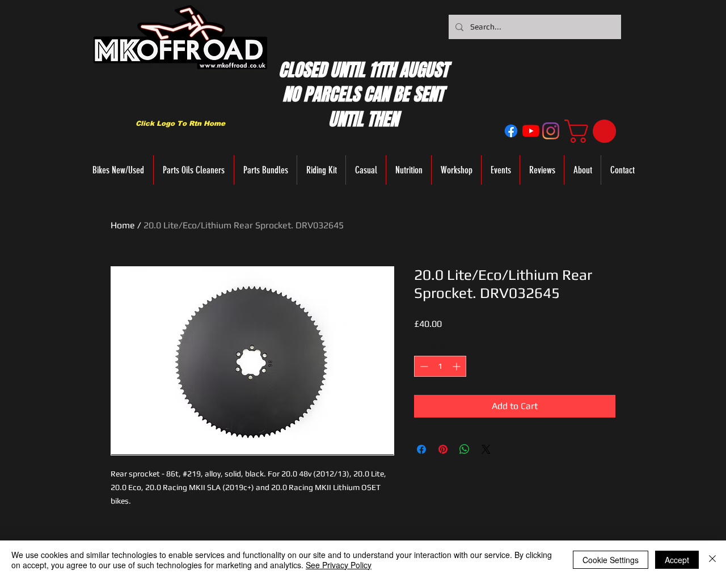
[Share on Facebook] (421, 449)
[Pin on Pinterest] (443, 449)
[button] (593, 131)
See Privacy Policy (339, 565)
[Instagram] (550, 130)
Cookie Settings (611, 559)
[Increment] (457, 366)
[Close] (712, 560)
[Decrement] (423, 366)
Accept (677, 559)
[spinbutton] (440, 366)
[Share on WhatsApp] (464, 449)
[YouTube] (530, 130)
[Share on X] (486, 449)
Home (123, 225)
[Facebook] (511, 130)
